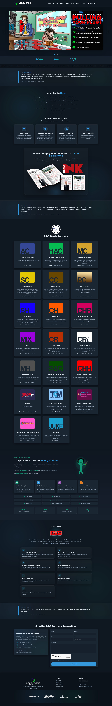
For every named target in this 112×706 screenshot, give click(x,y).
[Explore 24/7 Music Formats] (56, 31)
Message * (54, 642)
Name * (53, 631)
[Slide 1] (54, 54)
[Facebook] (80, 681)
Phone (53, 637)
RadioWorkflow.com (21, 473)
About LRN (51, 3)
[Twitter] (83, 681)
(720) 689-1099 (82, 684)
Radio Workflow (64, 3)
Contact (83, 3)
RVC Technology (59, 686)
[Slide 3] (57, 54)
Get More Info (73, 664)
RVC (57, 3)
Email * (76, 631)
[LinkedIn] (86, 681)
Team (72, 3)
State (75, 637)
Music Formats (93, 3)
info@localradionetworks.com (85, 686)
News (77, 3)
